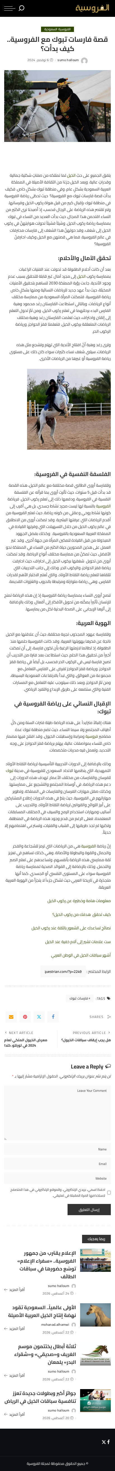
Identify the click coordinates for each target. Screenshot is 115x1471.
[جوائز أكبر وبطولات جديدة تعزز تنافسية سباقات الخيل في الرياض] (95, 1400)
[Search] (21, 8)
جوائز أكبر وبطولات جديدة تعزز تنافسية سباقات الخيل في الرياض (40, 1397)
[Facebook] (53, 1016)
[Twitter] (39, 1016)
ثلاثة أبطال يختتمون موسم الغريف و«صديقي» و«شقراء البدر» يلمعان (45, 1354)
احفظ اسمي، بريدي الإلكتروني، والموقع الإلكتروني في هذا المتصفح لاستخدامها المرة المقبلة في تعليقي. (57, 1192)
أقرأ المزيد (17, 1289)
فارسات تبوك (79, 998)
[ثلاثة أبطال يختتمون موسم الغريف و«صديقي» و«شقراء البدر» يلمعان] (95, 1354)
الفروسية (103, 506)
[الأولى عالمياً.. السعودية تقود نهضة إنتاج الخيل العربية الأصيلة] (95, 1315)
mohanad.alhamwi (55, 1324)
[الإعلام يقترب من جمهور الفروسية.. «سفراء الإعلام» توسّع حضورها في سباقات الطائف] (95, 1260)
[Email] (11, 1016)
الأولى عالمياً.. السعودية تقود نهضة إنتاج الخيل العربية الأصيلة (42, 1311)
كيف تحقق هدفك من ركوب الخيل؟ (81, 914)
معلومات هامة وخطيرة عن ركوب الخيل (79, 900)
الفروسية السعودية (57, 29)
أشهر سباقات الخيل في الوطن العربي (81, 955)
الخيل (71, 175)
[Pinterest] (25, 1016)
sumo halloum (68, 60)
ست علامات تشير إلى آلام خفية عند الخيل (78, 941)
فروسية (91, 736)
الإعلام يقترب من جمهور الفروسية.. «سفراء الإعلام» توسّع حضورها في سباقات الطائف (46, 1264)
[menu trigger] (9, 8)
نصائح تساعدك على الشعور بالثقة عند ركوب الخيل (71, 928)
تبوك (9, 770)
